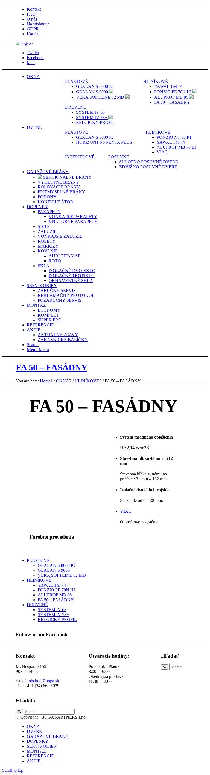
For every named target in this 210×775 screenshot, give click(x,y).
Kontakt (34, 9)
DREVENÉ (75, 107)
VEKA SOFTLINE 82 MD (62, 575)
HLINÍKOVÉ (155, 81)
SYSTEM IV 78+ (53, 614)
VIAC (126, 511)
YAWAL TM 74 (52, 585)
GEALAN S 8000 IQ (56, 565)
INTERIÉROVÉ (80, 157)
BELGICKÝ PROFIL (57, 619)
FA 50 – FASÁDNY (52, 367)
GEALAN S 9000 (54, 570)
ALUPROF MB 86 (55, 595)
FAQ (31, 14)
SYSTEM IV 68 (52, 609)
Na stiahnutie (38, 24)
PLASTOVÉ (76, 81)
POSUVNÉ (118, 157)
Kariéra (33, 33)
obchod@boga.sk (44, 680)
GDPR (33, 29)
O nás (32, 19)
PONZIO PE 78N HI (56, 590)
